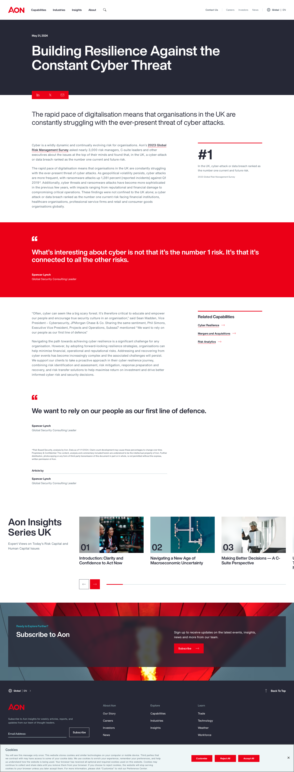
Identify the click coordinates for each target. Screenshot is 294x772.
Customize (201, 758)
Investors (243, 10)
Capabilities (38, 10)
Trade (201, 713)
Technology (205, 721)
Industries (59, 10)
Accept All (248, 758)
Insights (77, 10)
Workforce (204, 735)
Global (279, 10)
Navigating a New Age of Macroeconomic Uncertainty (176, 560)
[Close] (288, 757)
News (255, 10)
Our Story (109, 713)
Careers (230, 10)
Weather (203, 728)
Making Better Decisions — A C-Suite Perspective (251, 560)
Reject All (225, 758)
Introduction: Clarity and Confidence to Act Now (101, 560)
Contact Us (212, 10)
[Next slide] (95, 584)
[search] (105, 10)
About (92, 10)
